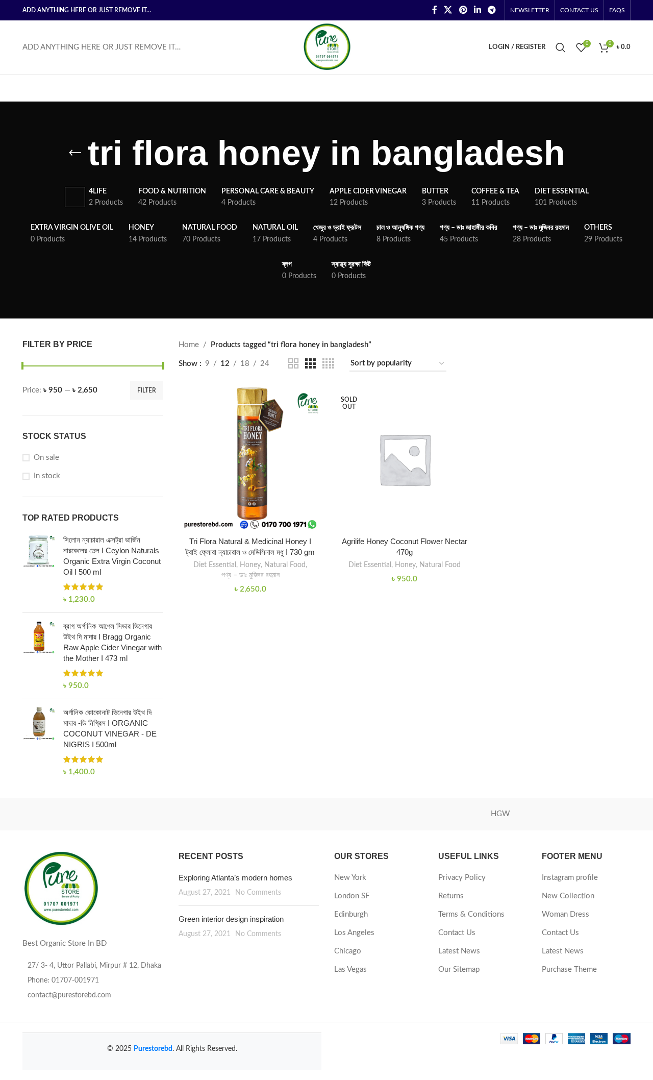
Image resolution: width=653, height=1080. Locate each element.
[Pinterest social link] (463, 10)
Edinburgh (351, 914)
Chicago (347, 951)
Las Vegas (350, 969)
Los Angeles (354, 933)
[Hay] (587, 814)
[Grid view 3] (310, 364)
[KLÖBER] (326, 814)
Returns (451, 896)
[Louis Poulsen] (239, 814)
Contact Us (456, 933)
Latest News (459, 951)
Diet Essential (214, 565)
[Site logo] (327, 47)
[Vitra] (65, 814)
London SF (351, 896)
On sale (46, 457)
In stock (47, 476)
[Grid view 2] (293, 364)
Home (189, 345)
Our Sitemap (459, 969)
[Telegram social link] (492, 10)
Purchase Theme (569, 969)
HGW (500, 814)
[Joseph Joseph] (413, 814)
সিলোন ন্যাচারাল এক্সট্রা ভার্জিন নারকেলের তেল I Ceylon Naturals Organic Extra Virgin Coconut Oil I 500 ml (112, 555)
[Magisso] (152, 814)
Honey (250, 565)
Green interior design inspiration (231, 919)
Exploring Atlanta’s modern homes (235, 877)
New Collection (568, 896)
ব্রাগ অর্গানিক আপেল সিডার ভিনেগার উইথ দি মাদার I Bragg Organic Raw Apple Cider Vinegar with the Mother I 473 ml (112, 642)
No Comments (258, 892)
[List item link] (92, 980)
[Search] (560, 47)
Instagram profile (570, 877)
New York (350, 877)
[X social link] (448, 10)
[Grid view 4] (328, 364)
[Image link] (60, 888)
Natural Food (285, 565)
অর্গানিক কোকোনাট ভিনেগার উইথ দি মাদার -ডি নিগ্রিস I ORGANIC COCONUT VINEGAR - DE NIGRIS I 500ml (110, 728)
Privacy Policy (462, 877)
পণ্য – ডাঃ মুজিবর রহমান (250, 575)
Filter (146, 390)
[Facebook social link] (434, 10)
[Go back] (75, 153)
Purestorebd (153, 1048)
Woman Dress (565, 914)
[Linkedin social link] (477, 10)
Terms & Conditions (471, 914)
